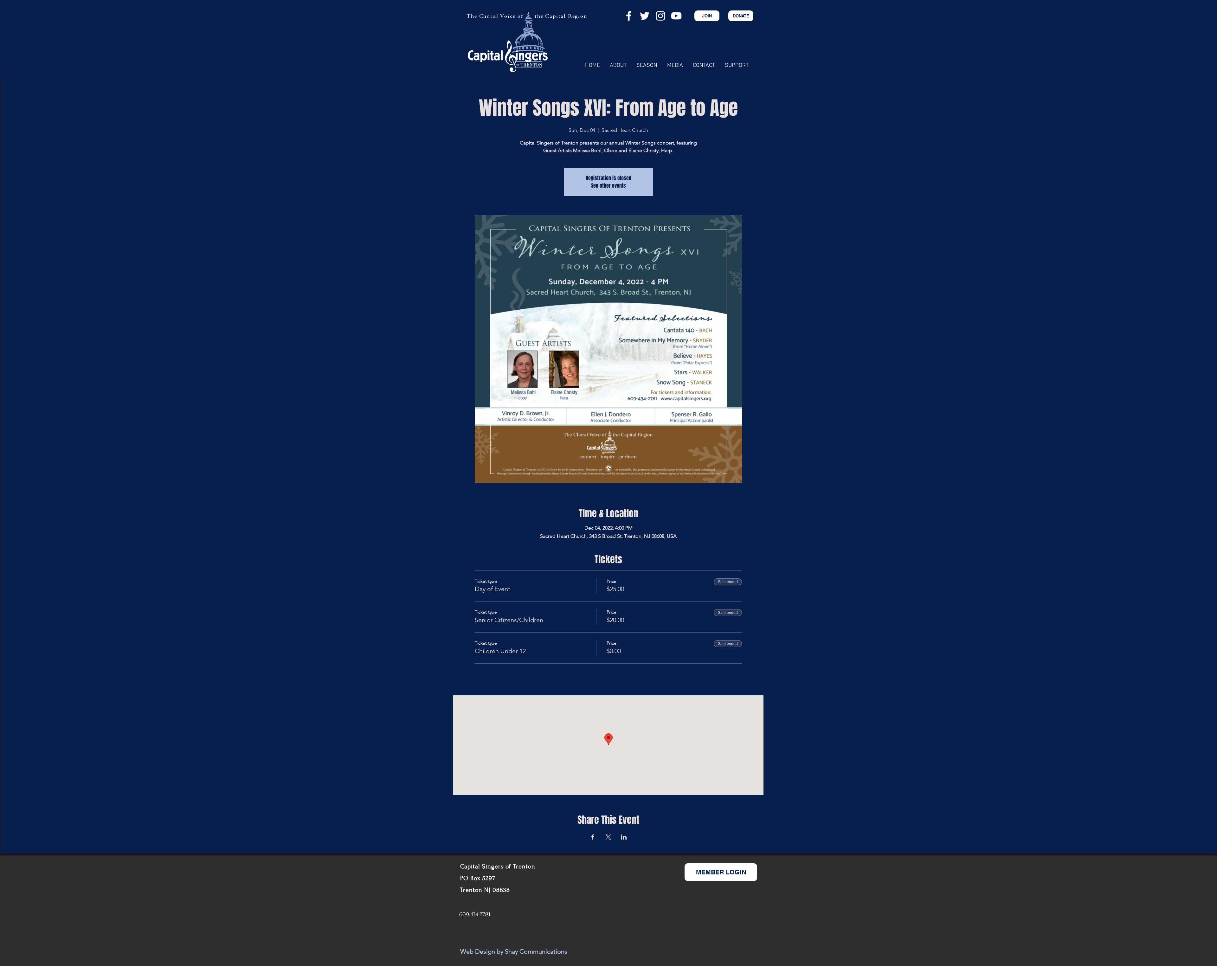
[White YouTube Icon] (676, 16)
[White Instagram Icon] (660, 16)
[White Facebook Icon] (628, 16)
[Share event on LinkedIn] (624, 837)
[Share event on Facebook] (593, 837)
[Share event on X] (608, 837)
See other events (608, 185)
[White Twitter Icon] (644, 16)
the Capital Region (561, 15)
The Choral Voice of (495, 15)
